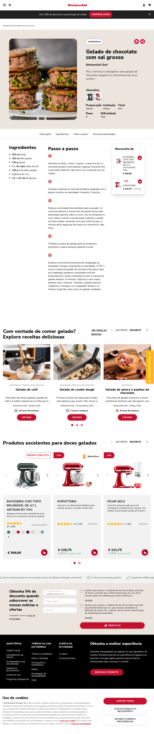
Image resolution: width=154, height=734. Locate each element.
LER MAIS (26, 417)
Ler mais (88, 600)
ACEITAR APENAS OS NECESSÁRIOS (125, 710)
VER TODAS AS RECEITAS (99, 332)
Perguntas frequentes (17, 679)
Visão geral (45, 134)
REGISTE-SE (114, 625)
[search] (10, 5)
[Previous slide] (6, 475)
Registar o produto (106, 672)
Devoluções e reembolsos (38, 663)
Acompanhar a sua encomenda (15, 662)
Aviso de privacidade (81, 723)
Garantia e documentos (12, 669)
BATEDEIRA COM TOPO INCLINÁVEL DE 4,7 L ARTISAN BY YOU (129, 164)
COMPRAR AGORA (100, 14)
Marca (34, 669)
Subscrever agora (149, 367)
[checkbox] (81, 591)
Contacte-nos (13, 674)
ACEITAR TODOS (125, 701)
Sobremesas (94, 41)
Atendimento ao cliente (14, 656)
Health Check (13, 650)
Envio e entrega (39, 658)
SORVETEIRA (129, 185)
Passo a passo (81, 134)
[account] (144, 5)
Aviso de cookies (68, 720)
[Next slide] (47, 475)
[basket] (149, 5)
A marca (63, 653)
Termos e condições (41, 653)
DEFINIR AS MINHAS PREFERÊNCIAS (125, 720)
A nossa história (67, 658)
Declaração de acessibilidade (38, 674)
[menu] (4, 5)
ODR (33, 680)
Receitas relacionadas (104, 134)
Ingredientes (62, 134)
